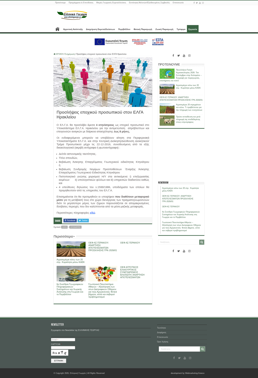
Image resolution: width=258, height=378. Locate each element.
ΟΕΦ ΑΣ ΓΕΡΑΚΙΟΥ (130, 242)
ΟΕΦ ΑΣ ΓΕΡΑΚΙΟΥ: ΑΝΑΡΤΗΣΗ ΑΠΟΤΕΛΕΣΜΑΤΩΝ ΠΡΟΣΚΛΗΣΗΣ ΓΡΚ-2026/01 (102, 246)
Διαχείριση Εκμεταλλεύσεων (100, 29)
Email (55, 339)
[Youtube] (200, 3)
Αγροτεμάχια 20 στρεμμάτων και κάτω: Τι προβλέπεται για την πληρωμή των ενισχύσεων (189, 107)
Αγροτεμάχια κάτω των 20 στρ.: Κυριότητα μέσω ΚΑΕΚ (71, 260)
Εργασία (192, 29)
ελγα (65, 227)
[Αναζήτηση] (201, 242)
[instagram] (203, 3)
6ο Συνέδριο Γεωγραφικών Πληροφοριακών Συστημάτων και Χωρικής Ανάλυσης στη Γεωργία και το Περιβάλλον (70, 289)
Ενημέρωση (70, 54)
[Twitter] (197, 3)
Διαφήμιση (161, 332)
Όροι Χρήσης (162, 342)
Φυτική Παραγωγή (143, 29)
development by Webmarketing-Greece (187, 373)
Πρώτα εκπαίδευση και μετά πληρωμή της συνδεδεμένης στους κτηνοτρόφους (188, 119)
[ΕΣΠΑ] (129, 42)
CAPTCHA (56, 344)
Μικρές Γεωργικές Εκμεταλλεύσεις (111, 2)
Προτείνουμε (60, 2)
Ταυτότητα (161, 328)
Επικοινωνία (178, 2)
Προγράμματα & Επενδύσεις (81, 2)
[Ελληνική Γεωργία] (72, 14)
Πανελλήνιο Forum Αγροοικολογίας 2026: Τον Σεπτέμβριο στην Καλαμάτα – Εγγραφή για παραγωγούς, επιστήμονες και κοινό (181, 75)
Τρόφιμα (181, 29)
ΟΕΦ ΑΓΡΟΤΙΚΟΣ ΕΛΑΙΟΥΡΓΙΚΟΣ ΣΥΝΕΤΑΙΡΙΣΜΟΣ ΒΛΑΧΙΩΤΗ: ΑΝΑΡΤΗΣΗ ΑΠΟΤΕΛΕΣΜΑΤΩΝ (132, 272)
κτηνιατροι (75, 227)
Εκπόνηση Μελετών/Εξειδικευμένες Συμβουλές (149, 2)
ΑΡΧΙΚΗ (57, 29)
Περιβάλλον (124, 29)
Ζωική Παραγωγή (164, 29)
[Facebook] (194, 3)
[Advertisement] (181, 154)
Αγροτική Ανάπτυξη (73, 29)
